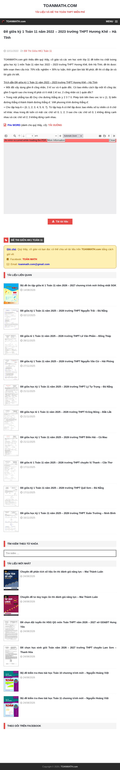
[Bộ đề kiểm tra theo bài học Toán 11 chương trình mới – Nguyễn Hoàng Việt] (11, 706)
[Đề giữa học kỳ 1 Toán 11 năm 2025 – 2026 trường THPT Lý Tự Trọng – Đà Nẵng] (12, 395)
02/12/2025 (29, 315)
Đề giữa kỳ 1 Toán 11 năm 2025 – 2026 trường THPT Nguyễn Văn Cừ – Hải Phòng (67, 361)
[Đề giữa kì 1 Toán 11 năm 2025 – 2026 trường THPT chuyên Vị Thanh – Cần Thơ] (12, 470)
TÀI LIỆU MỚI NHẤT (19, 563)
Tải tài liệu (61, 221)
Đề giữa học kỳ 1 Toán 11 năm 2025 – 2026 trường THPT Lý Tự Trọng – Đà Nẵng (66, 386)
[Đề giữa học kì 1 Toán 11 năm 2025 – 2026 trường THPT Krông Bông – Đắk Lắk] (12, 420)
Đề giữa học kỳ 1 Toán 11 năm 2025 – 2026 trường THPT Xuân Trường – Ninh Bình (68, 513)
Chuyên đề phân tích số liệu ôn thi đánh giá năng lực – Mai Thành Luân (61, 571)
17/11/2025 (29, 467)
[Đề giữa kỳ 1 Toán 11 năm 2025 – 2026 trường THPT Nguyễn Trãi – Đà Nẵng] (12, 319)
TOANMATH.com (16, 21)
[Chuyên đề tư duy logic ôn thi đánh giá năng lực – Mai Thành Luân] (11, 605)
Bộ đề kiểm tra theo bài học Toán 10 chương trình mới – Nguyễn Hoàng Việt (64, 673)
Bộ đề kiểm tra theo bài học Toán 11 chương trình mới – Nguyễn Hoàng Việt (64, 698)
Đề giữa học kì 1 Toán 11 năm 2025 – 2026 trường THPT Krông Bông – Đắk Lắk (65, 412)
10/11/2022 (12, 51)
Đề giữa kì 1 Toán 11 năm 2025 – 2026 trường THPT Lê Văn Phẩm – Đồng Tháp (65, 336)
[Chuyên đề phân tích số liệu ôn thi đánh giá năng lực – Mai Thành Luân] (11, 580)
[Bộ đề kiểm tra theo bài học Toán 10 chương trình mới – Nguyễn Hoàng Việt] (11, 681)
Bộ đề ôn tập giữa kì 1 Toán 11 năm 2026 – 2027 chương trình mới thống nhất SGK (68, 285)
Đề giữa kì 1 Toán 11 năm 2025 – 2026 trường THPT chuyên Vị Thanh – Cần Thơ (66, 462)
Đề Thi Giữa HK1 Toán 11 (38, 51)
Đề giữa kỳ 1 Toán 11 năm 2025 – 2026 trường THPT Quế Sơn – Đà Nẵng (62, 488)
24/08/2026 (29, 576)
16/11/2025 (29, 517)
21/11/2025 (29, 391)
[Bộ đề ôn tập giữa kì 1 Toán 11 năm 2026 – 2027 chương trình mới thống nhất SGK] (12, 293)
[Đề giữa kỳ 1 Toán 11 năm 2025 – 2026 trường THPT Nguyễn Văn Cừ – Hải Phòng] (12, 369)
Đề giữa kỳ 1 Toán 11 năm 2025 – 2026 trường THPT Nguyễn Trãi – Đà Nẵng (63, 310)
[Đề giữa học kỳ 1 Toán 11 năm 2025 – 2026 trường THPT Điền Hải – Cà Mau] (12, 445)
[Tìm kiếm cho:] (60, 553)
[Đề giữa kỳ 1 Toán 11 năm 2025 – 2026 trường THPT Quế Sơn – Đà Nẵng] (12, 496)
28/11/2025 (29, 340)
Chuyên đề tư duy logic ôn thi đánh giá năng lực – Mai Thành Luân (59, 597)
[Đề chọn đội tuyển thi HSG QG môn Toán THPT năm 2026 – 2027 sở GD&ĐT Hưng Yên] (11, 630)
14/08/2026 (29, 290)
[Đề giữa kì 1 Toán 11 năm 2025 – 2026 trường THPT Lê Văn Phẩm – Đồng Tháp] (12, 344)
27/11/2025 (29, 366)
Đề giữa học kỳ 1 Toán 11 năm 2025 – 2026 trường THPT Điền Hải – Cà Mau (63, 437)
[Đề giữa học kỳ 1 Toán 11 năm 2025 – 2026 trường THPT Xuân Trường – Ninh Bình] (12, 521)
